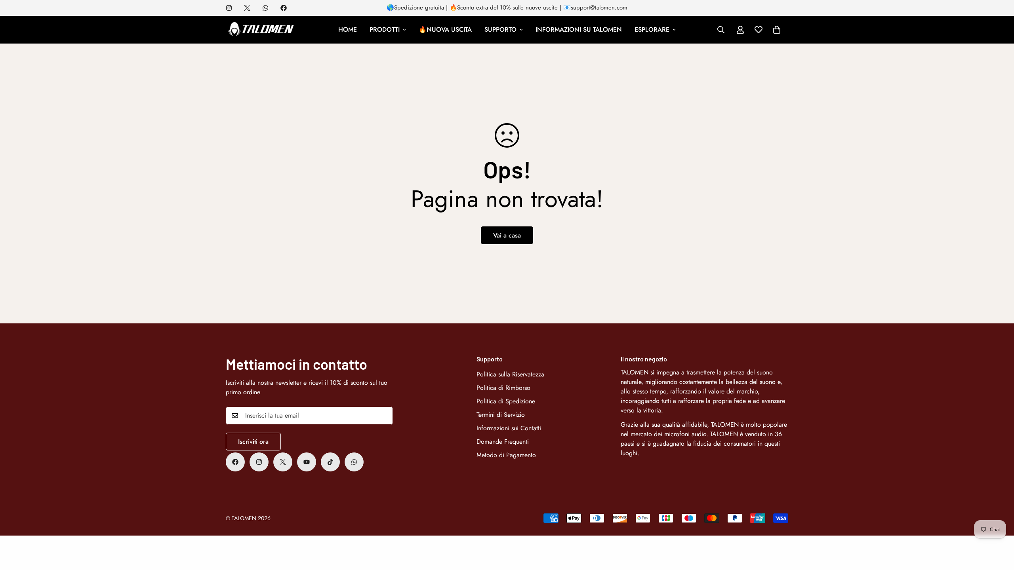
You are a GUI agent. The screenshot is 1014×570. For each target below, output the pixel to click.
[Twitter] (247, 8)
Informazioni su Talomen (579, 29)
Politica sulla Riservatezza (510, 374)
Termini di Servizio (501, 414)
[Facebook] (283, 8)
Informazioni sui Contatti (509, 428)
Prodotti (385, 29)
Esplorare (652, 29)
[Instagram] (229, 8)
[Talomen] (261, 30)
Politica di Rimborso (503, 387)
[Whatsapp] (265, 8)
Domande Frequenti (503, 441)
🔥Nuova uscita (445, 29)
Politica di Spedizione (506, 401)
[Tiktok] (330, 461)
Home (347, 29)
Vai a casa (507, 235)
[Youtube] (306, 461)
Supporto (500, 29)
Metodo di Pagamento (506, 455)
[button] (777, 30)
